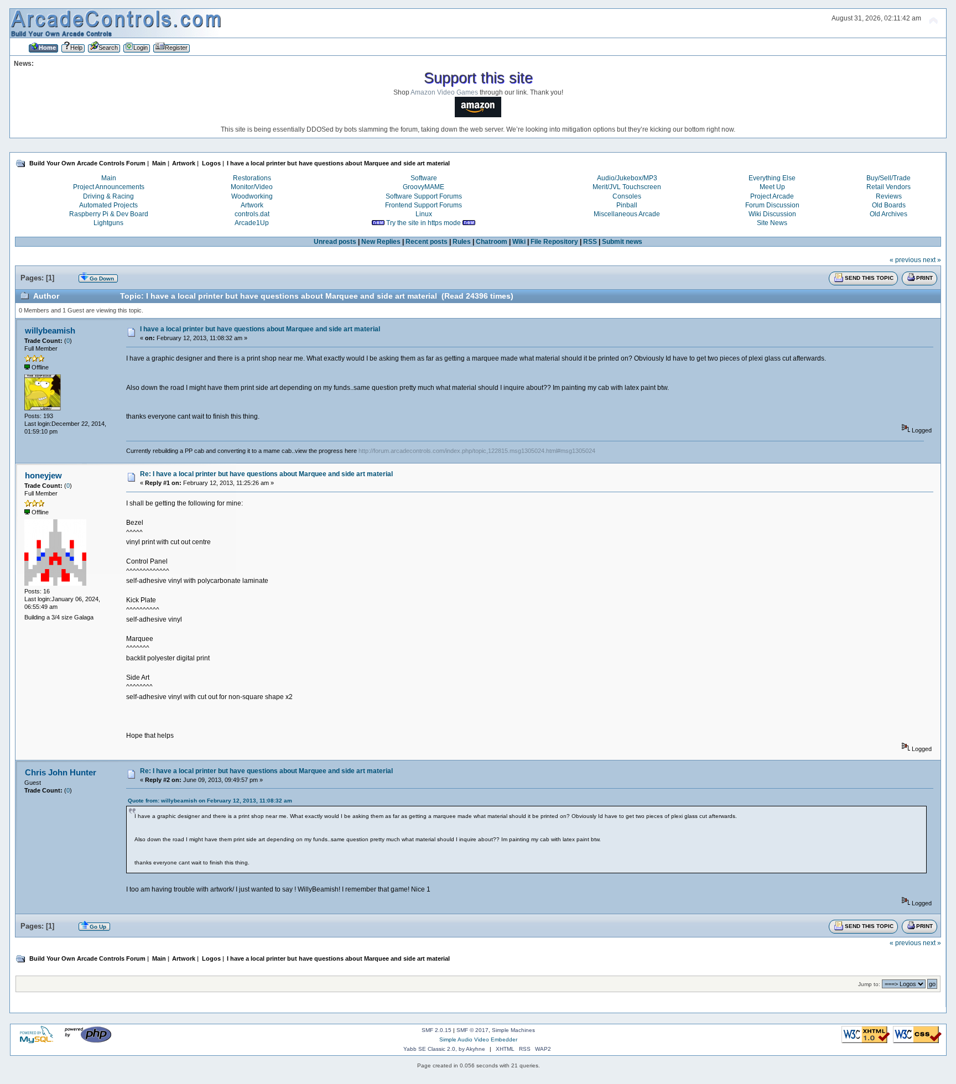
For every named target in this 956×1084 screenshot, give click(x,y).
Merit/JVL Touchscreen (627, 187)
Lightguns (108, 223)
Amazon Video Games (444, 92)
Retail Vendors (888, 187)
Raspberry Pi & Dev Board (108, 214)
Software (424, 178)
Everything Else (772, 178)
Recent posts (427, 242)
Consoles (626, 196)
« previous (905, 260)
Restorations (252, 178)
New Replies (381, 242)
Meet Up (772, 187)
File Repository (554, 242)
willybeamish (50, 330)
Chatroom (491, 242)
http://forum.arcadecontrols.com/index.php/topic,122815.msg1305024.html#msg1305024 (476, 450)
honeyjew (43, 475)
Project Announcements (108, 187)
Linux (423, 214)
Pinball (626, 205)
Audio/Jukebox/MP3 (627, 178)
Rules (462, 242)
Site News (772, 223)
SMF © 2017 (472, 1030)
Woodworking (252, 196)
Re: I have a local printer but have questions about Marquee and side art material (266, 474)
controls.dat (252, 214)
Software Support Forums (424, 196)
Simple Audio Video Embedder (478, 1039)
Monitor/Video (252, 187)
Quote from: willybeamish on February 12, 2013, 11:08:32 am (210, 801)
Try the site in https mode (423, 223)
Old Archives (888, 214)
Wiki (519, 242)
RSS (590, 242)
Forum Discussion (772, 205)
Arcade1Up (252, 223)
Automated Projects (108, 205)
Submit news (622, 242)
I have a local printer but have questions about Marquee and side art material (260, 329)
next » (932, 260)
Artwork (252, 205)
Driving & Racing (108, 196)
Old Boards (889, 205)
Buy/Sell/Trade (888, 178)
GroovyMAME (423, 187)
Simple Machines (513, 1030)
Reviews (889, 196)
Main (108, 178)
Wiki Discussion (772, 214)
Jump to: (869, 984)
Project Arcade (772, 196)
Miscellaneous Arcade (627, 214)
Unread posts (335, 242)
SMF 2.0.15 (436, 1030)
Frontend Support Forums (423, 205)
